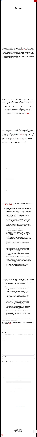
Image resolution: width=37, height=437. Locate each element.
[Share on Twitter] (15, 425)
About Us (20, 429)
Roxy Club (27, 137)
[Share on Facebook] (9, 425)
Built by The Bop (18, 431)
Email (4, 356)
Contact (16, 429)
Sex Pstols (15, 133)
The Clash (24, 49)
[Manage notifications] (2, 435)
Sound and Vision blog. (10, 204)
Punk (28, 113)
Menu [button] (35, 1)
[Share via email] (27, 425)
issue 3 (9, 323)
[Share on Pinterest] (21, 425)
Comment (4, 340)
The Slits (22, 134)
